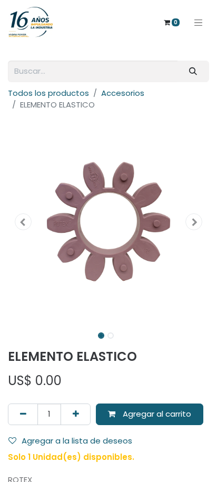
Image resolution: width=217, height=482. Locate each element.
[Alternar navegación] (199, 22)
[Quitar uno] (23, 414)
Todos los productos (48, 93)
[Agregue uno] (76, 414)
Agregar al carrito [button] (156, 413)
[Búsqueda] (193, 71)
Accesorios (122, 93)
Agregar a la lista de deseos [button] (77, 440)
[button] (23, 221)
